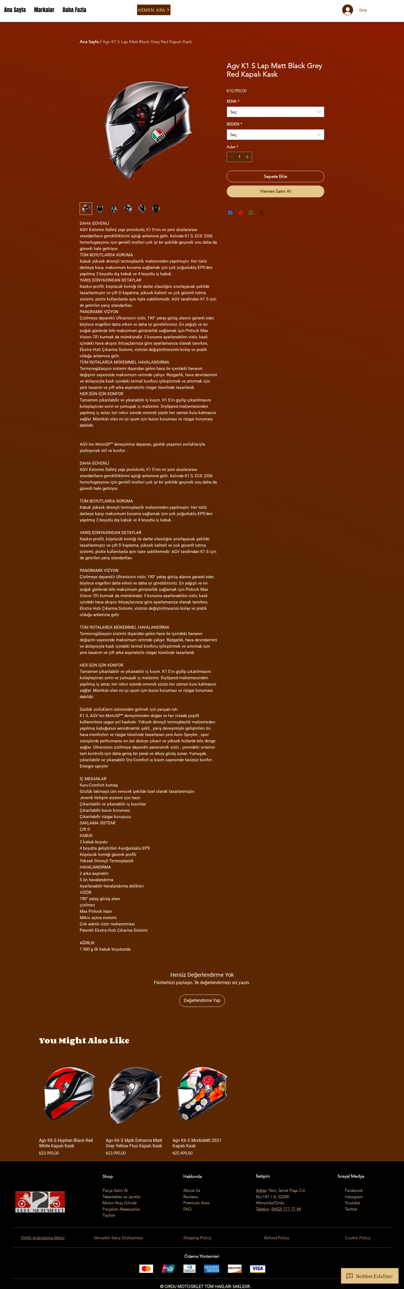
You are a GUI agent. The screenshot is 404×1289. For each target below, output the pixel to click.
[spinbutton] (239, 157)
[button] (44, 10)
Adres (261, 1190)
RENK (233, 101)
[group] (202, 1106)
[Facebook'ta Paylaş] (230, 212)
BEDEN (234, 124)
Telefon (262, 1209)
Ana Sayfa (89, 41)
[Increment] (247, 157)
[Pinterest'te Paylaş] (240, 212)
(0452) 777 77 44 (286, 1209)
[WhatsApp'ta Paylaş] (251, 212)
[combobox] (275, 111)
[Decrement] (231, 157)
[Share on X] (261, 212)
